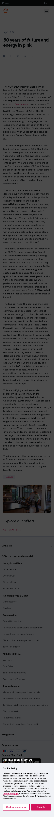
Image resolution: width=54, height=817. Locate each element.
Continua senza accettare (17, 759)
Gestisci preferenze (16, 807)
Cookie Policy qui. (11, 793)
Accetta (41, 807)
